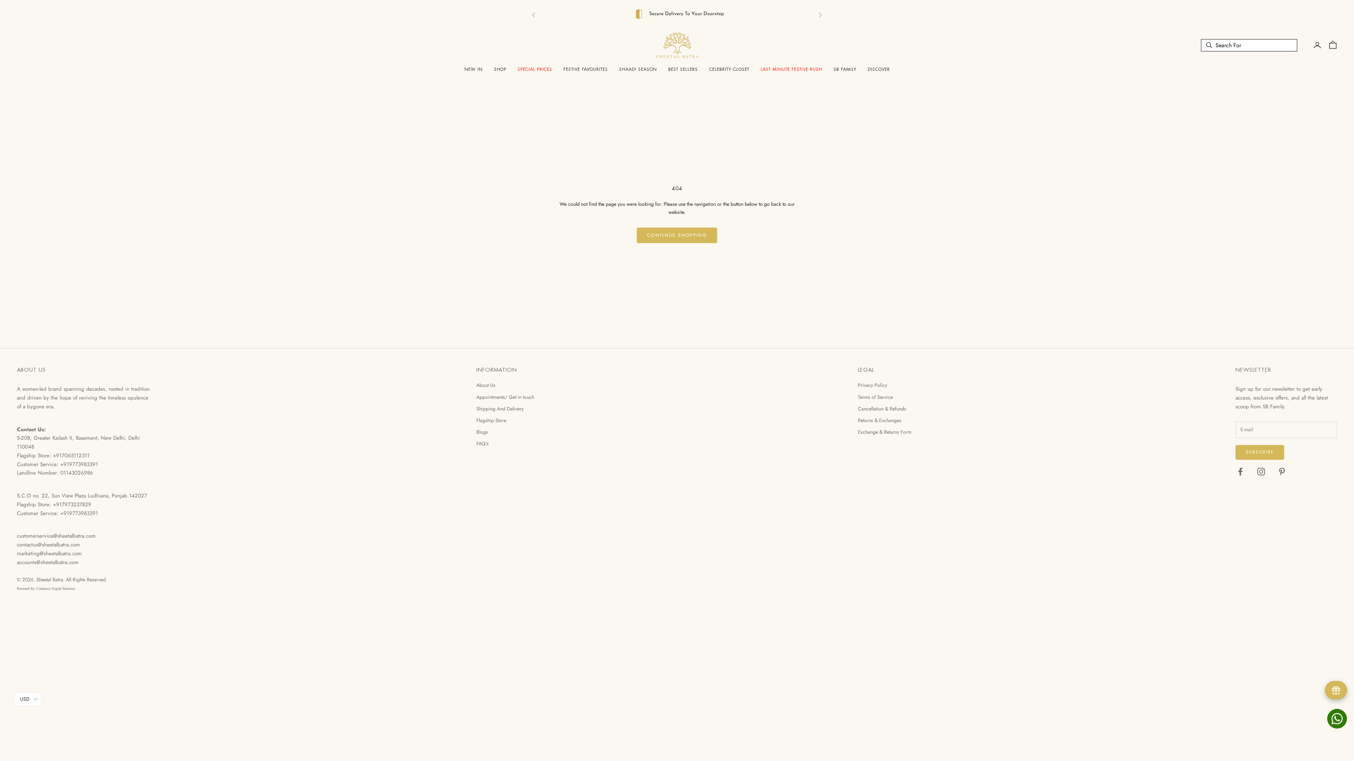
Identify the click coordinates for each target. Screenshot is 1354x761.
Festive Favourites (585, 67)
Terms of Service (875, 395)
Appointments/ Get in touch (505, 395)
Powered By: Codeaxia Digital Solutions (46, 586)
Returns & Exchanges (879, 418)
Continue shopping (677, 233)
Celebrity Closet (729, 67)
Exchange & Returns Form (884, 430)
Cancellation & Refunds (882, 406)
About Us (485, 383)
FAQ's (482, 441)
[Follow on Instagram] (1261, 470)
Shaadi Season (638, 67)
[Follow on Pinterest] (1282, 470)
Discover (879, 67)
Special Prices (535, 67)
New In (473, 67)
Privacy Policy (872, 383)
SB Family (845, 67)
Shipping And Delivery (500, 406)
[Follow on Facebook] (1240, 470)
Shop (500, 67)
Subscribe (1260, 450)
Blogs (482, 430)
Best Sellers (683, 67)
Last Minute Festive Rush (791, 67)
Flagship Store (491, 418)
